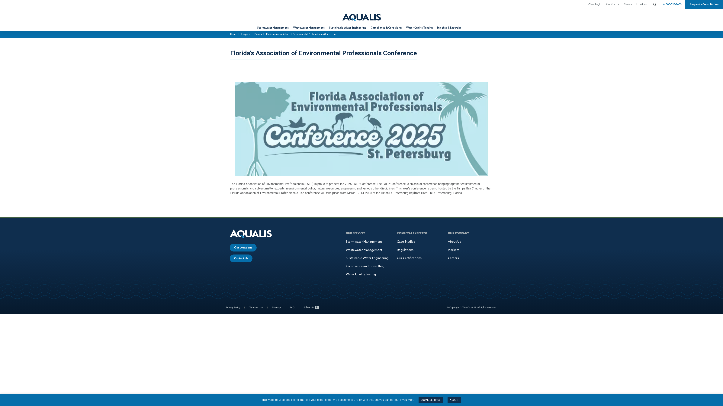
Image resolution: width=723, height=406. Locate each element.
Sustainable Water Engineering (347, 27)
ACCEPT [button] (454, 399)
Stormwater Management (273, 27)
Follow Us (309, 307)
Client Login (594, 4)
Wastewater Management (309, 27)
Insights (245, 34)
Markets (453, 250)
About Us (610, 4)
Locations (641, 4)
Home (233, 34)
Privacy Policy (233, 307)
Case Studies (406, 241)
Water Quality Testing (419, 27)
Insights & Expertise (449, 27)
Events (258, 34)
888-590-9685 (673, 4)
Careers (628, 4)
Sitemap (276, 307)
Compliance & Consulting (386, 27)
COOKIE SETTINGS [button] (431, 399)
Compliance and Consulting (365, 266)
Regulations (405, 250)
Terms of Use (256, 307)
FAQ (292, 307)
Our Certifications (409, 258)
